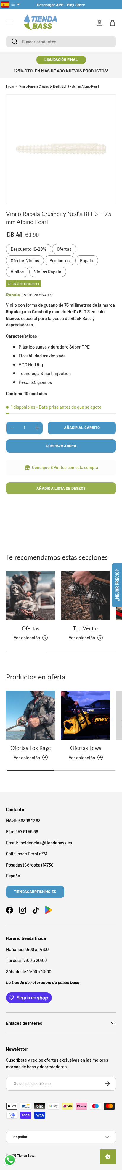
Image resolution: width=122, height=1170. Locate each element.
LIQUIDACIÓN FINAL (61, 59)
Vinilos (17, 271)
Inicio (10, 86)
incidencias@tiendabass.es (45, 842)
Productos (59, 260)
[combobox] (61, 41)
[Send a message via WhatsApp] (10, 1160)
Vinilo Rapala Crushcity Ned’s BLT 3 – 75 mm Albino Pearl (59, 86)
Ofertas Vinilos (25, 260)
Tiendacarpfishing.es (35, 891)
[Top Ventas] (85, 595)
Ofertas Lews (85, 748)
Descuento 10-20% (28, 249)
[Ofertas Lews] (85, 715)
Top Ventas (86, 628)
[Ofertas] (30, 595)
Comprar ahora (61, 445)
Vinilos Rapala (47, 271)
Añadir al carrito (82, 427)
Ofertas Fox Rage (30, 748)
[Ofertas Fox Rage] (30, 715)
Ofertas (64, 249)
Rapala (86, 260)
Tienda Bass (25, 1155)
